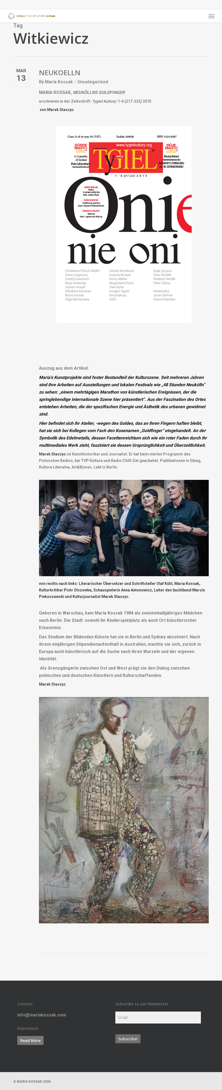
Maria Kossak (59, 81)
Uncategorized (92, 81)
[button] (211, 16)
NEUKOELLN (60, 72)
